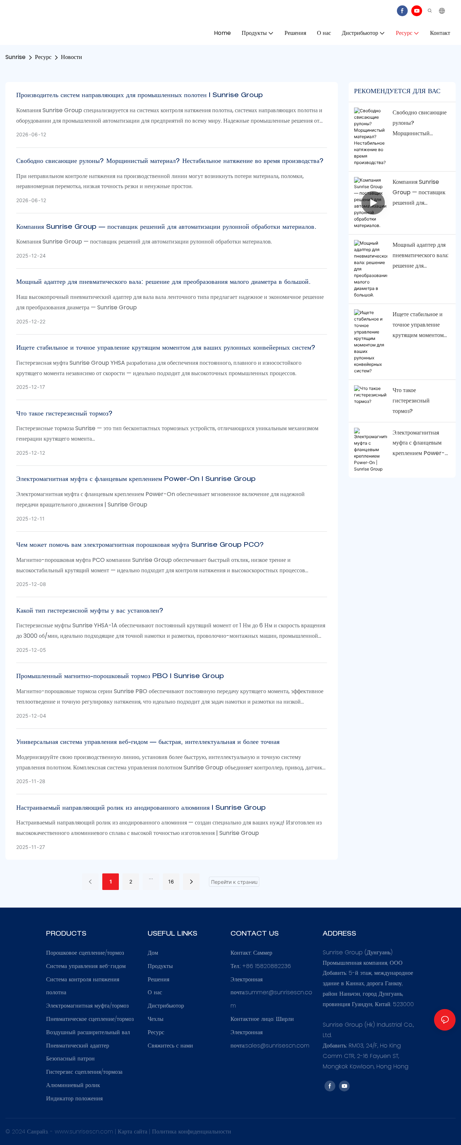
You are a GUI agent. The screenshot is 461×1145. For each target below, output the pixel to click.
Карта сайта (133, 1131)
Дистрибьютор (166, 1005)
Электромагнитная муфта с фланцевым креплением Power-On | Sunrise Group (136, 479)
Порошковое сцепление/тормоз (85, 953)
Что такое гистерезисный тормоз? (64, 414)
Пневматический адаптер (77, 1045)
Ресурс (43, 57)
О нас (155, 992)
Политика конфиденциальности (191, 1131)
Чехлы (156, 1019)
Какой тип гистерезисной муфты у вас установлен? (90, 611)
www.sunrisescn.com (85, 1131)
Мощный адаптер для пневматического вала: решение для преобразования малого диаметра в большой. (163, 282)
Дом (153, 953)
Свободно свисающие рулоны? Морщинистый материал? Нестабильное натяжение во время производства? (170, 161)
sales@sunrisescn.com (277, 1045)
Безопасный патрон (70, 1058)
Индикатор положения (74, 1098)
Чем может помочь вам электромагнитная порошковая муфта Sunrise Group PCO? (140, 545)
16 (171, 881)
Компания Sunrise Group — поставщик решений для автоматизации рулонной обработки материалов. (166, 227)
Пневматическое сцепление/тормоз (90, 1019)
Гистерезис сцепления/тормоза (84, 1072)
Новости (71, 57)
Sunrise (15, 57)
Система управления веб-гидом (86, 966)
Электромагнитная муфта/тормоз (87, 1005)
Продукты (160, 966)
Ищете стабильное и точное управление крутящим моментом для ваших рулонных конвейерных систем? (165, 348)
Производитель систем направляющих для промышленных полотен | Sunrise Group (139, 95)
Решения (158, 979)
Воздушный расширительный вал (88, 1032)
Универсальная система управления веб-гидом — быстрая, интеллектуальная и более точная (147, 742)
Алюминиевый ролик (73, 1085)
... (151, 877)
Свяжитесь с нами (170, 1045)
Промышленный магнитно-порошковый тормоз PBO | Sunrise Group (120, 676)
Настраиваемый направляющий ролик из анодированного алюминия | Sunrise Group (141, 808)
